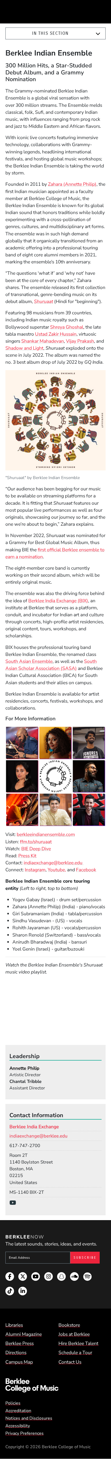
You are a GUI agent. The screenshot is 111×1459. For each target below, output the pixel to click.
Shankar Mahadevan (42, 341)
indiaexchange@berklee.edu (54, 862)
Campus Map (19, 1362)
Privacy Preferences (24, 1433)
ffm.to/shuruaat (36, 841)
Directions (15, 1352)
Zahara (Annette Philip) (72, 184)
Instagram (35, 869)
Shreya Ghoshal (66, 327)
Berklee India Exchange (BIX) (58, 600)
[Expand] (98, 33)
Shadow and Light (24, 348)
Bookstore (69, 1325)
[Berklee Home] (55, 1385)
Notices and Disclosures (28, 1418)
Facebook (86, 869)
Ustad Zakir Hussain (56, 334)
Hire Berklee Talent (78, 1343)
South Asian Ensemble (29, 661)
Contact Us (69, 1362)
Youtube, (57, 869)
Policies (12, 1403)
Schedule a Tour (75, 1352)
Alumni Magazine (23, 1334)
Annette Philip (24, 1068)
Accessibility (17, 1426)
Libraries (14, 1325)
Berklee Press (19, 1343)
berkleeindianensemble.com (46, 834)
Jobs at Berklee (74, 1334)
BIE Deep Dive (36, 848)
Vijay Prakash (80, 341)
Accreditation (18, 1411)
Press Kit (27, 855)
